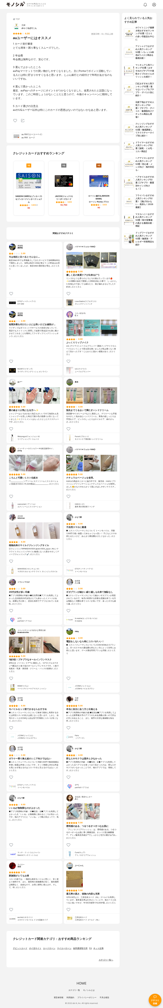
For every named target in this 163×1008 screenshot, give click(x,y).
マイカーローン (64, 948)
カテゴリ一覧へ (106, 960)
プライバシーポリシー (86, 997)
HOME (81, 983)
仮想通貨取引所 (80, 948)
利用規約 (70, 997)
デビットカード (20, 948)
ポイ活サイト (35, 948)
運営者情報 (58, 997)
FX (90, 948)
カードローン (49, 948)
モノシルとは (89, 990)
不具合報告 (104, 997)
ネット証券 (98, 948)
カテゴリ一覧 (74, 990)
